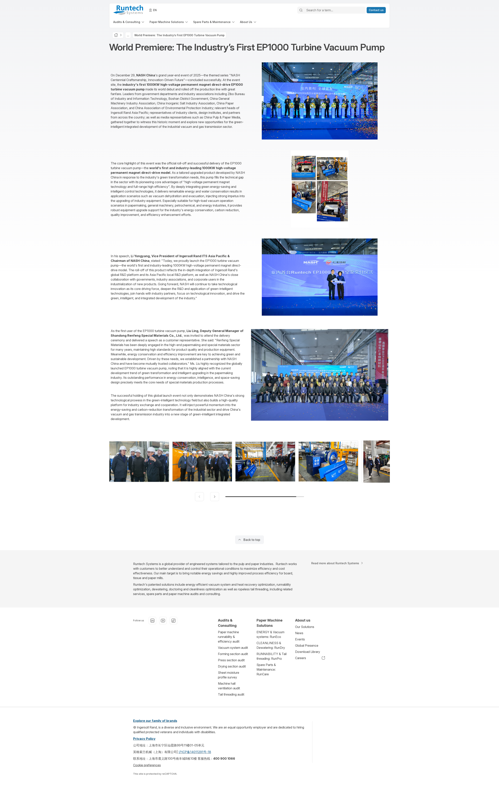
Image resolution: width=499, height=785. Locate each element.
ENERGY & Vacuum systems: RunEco (270, 634)
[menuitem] (129, 22)
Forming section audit (233, 654)
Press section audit (231, 660)
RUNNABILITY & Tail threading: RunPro (272, 656)
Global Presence (306, 645)
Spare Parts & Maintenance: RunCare (266, 669)
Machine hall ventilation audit (229, 686)
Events (300, 639)
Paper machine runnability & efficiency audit (228, 636)
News (299, 633)
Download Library (307, 652)
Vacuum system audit (233, 648)
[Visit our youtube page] (163, 620)
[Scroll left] (199, 496)
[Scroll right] (214, 496)
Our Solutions (304, 627)
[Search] (300, 10)
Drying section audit (232, 666)
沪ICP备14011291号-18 (195, 752)
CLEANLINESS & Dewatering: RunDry (271, 645)
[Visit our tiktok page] (173, 620)
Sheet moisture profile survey (228, 675)
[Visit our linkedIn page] (152, 620)
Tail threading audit (231, 694)
